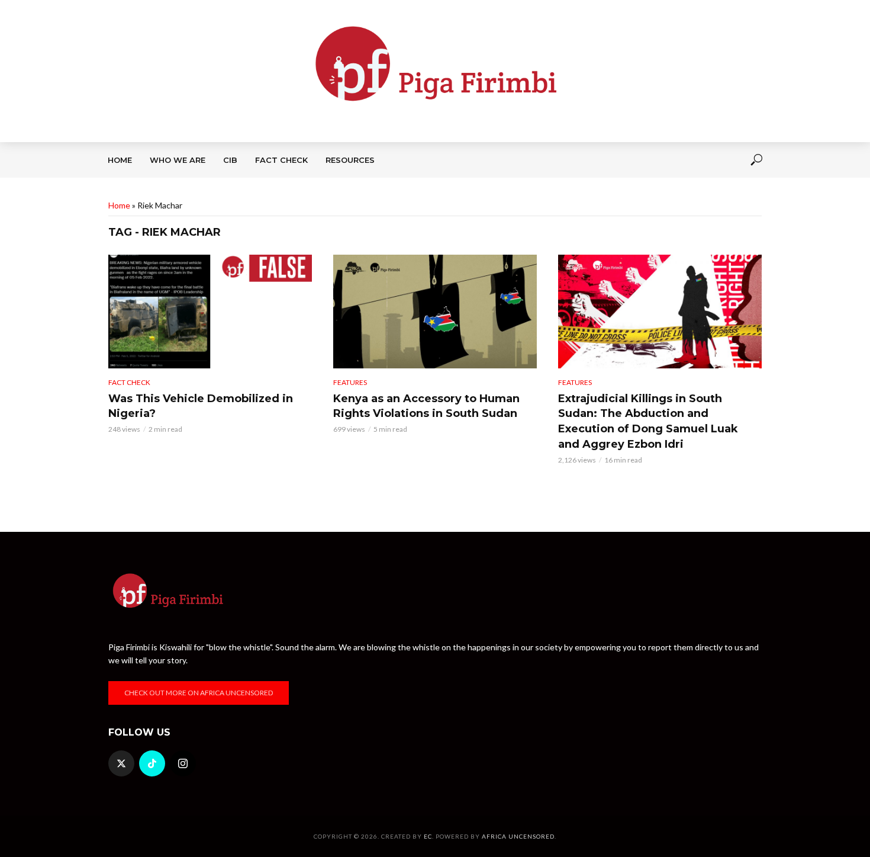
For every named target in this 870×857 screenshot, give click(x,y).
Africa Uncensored (518, 836)
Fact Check (281, 160)
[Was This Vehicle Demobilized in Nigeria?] (210, 311)
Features (350, 382)
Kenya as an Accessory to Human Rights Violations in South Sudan (426, 406)
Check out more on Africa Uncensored (198, 692)
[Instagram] (183, 763)
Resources (350, 160)
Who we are (177, 160)
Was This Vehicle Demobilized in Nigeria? (200, 406)
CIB (230, 160)
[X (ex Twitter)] (121, 763)
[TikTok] (152, 763)
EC (428, 836)
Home (120, 160)
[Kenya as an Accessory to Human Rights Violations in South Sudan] (435, 311)
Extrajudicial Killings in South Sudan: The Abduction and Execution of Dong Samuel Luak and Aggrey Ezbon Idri (648, 421)
